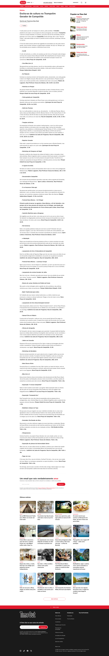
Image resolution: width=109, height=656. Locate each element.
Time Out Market (72, 6)
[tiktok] (24, 651)
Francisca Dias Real (33, 21)
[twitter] (31, 651)
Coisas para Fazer (28, 6)
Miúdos (58, 6)
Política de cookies (59, 632)
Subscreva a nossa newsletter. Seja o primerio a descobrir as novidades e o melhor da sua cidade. (40, 480)
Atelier (66, 6)
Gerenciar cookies (59, 641)
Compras (46, 6)
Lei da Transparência (59, 638)
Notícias (21, 6)
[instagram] (20, 651)
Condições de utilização (60, 635)
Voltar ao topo (56, 607)
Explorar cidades (47, 2)
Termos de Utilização (41, 488)
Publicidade (69, 615)
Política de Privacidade (50, 488)
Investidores (57, 622)
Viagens (62, 6)
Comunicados (58, 618)
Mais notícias (54, 599)
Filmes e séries (52, 6)
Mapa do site (57, 646)
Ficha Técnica (58, 615)
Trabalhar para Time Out (60, 625)
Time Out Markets (58, 2)
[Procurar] (81, 2)
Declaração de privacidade (58, 629)
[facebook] (27, 651)
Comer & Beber (36, 6)
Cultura (41, 6)
